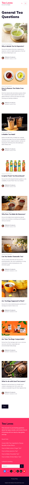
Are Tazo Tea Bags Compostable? (13, 339)
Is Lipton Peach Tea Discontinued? (13, 176)
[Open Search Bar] (22, 3)
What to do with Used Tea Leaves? (13, 381)
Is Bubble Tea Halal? (8, 134)
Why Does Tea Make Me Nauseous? (13, 214)
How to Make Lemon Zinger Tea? (11, 448)
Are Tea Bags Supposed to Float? (13, 301)
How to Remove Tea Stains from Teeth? (13, 89)
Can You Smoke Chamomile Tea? (12, 256)
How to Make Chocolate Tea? (10, 454)
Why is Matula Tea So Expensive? (13, 46)
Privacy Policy (14, 478)
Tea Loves (7, 2)
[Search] (22, 466)
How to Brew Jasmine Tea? (10, 451)
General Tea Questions (7, 44)
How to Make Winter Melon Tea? (11, 457)
